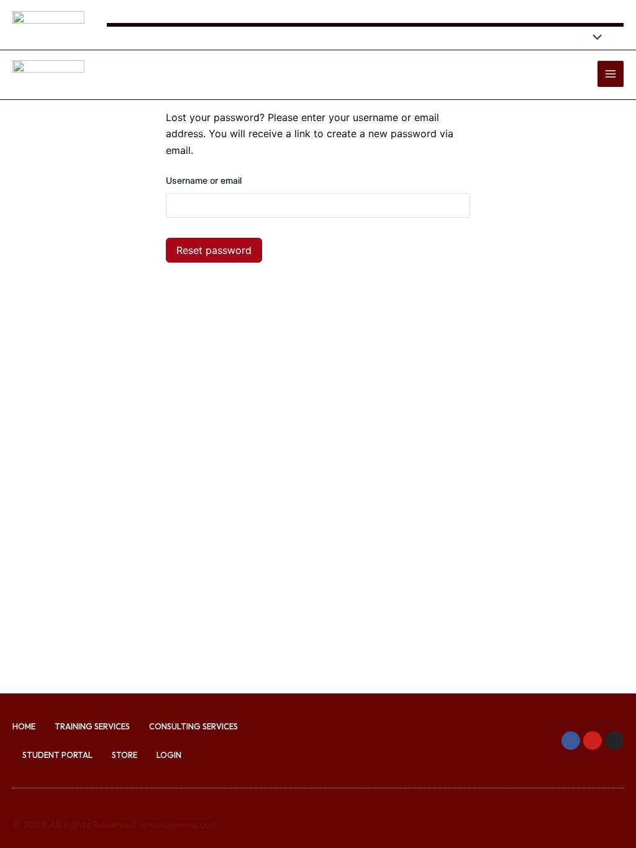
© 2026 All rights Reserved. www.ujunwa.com (115, 824)
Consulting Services (193, 726)
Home (23, 726)
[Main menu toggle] (610, 74)
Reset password (214, 250)
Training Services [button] (92, 726)
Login (169, 755)
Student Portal (57, 755)
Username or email (204, 180)
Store (124, 755)
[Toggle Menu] (594, 38)
